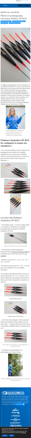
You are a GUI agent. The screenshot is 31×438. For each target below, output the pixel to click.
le (23, 432)
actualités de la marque (6, 21)
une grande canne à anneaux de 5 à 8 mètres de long (14, 91)
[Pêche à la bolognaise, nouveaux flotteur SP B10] (15, 55)
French (19, 0)
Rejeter (11, 435)
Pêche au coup (4, 23)
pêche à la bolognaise (9, 85)
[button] (1, 2)
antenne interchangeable (20, 252)
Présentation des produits (14, 23)
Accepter (5, 435)
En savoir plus (19, 404)
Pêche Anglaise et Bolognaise (19, 21)
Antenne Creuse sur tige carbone (15, 316)
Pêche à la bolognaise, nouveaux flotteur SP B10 (14, 17)
